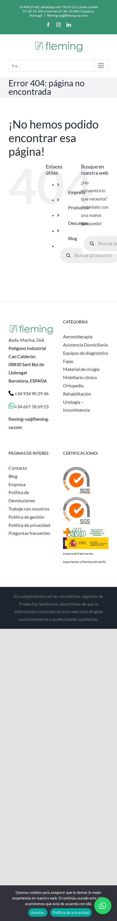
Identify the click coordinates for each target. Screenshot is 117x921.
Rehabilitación (77, 393)
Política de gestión (26, 517)
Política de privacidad (29, 525)
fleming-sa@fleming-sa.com (67, 15)
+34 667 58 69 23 (31, 406)
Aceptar (38, 912)
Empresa (17, 484)
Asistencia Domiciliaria (85, 344)
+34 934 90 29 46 (31, 393)
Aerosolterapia (77, 336)
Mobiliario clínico (80, 377)
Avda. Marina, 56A (26, 340)
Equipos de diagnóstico (85, 353)
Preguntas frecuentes (29, 533)
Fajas (68, 361)
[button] (102, 905)
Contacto (18, 468)
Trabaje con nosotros (29, 508)
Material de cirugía (81, 369)
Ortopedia (73, 385)
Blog (72, 238)
